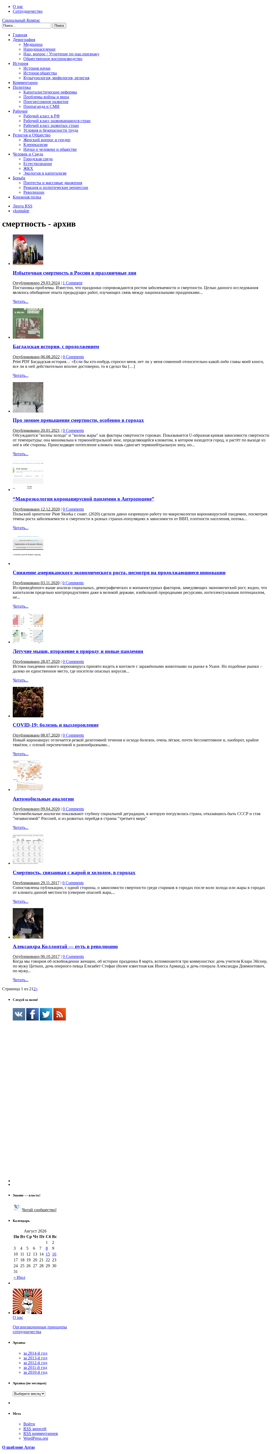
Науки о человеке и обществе (50, 149)
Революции (33, 192)
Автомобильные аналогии (43, 799)
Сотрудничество (27, 11)
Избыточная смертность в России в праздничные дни (74, 273)
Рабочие (20, 111)
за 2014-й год (35, 1353)
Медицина (32, 44)
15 (48, 1254)
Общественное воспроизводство (52, 58)
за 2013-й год (35, 1358)
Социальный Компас (21, 20)
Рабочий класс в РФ (41, 116)
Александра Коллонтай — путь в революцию (65, 946)
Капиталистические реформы (50, 92)
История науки (36, 68)
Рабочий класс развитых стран (51, 125)
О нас (18, 6)
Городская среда (38, 159)
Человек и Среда (28, 154)
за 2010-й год (35, 1372)
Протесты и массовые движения (52, 182)
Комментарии (25, 82)
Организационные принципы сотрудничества (40, 1329)
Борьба (19, 178)
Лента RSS (22, 206)
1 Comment (72, 283)
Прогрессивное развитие (46, 101)
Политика (22, 87)
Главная (20, 35)
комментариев (40, 1433)
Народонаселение (39, 49)
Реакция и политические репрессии (55, 187)
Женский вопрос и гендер (46, 140)
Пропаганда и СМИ (41, 106)
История (20, 63)
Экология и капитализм (44, 173)
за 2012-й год (35, 1362)
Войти (29, 1424)
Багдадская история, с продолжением (56, 346)
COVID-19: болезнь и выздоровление (56, 725)
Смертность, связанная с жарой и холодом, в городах (74, 872)
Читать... (20, 301)
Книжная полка (27, 197)
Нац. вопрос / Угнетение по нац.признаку (61, 54)
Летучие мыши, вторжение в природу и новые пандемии (78, 651)
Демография (24, 39)
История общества (40, 73)
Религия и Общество (31, 135)
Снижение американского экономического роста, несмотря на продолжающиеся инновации (119, 572)
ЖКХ (28, 168)
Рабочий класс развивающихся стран (57, 120)
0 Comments (73, 357)
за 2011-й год (35, 1367)
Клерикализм (35, 144)
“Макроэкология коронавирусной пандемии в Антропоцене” (83, 499)
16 (54, 1254)
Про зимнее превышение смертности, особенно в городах (78, 420)
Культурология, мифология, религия (56, 78)
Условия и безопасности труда (50, 130)
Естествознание (37, 163)
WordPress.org (35, 1438)
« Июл (19, 1277)
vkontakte (21, 211)
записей (34, 1428)
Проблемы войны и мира (46, 97)
